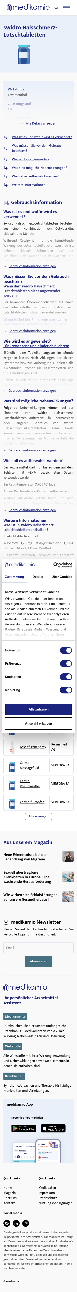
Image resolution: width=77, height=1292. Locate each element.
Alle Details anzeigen (41, 123)
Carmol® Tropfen (32, 802)
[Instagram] (25, 1223)
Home (7, 1187)
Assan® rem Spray (33, 747)
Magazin (9, 1193)
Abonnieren (38, 961)
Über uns (10, 1198)
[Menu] (66, 8)
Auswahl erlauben (38, 723)
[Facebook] (6, 1223)
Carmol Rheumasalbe (30, 784)
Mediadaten (47, 1187)
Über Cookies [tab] (62, 577)
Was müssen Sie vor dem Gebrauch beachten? (37, 148)
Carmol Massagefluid (29, 765)
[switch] (66, 663)
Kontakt (9, 1203)
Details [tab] (38, 577)
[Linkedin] (16, 1223)
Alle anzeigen (38, 816)
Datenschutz (47, 1198)
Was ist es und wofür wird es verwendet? (42, 137)
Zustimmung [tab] (14, 577)
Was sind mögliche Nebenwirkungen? (39, 168)
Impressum (46, 1193)
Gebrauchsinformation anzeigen (32, 266)
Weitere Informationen (29, 185)
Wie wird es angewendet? (30, 159)
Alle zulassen (39, 709)
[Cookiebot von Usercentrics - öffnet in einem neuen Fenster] (54, 565)
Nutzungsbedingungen (55, 1203)
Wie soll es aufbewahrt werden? (35, 176)
